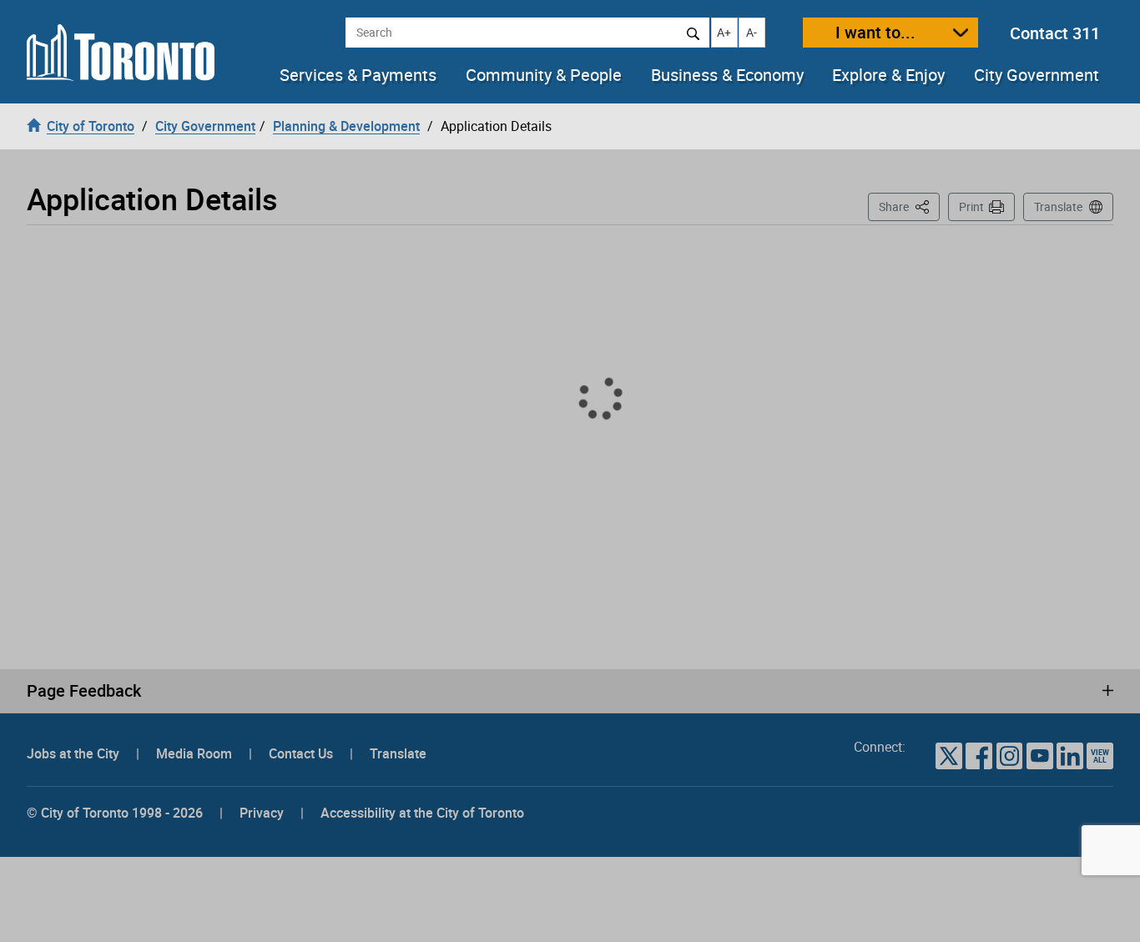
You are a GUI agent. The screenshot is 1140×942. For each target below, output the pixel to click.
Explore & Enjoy (888, 75)
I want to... (875, 32)
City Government (1036, 75)
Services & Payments (358, 75)
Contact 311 (1055, 33)
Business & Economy (727, 75)
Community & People (544, 75)
